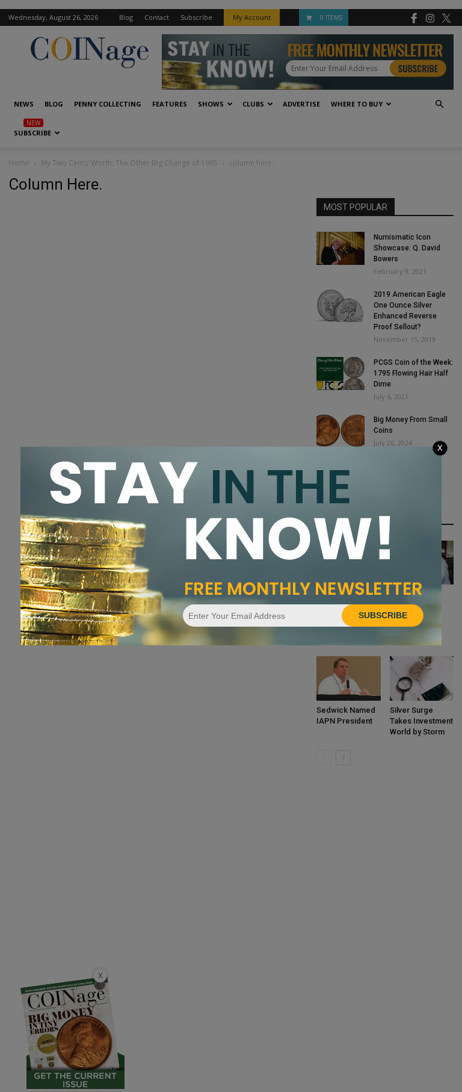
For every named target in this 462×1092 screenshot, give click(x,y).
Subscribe (383, 615)
